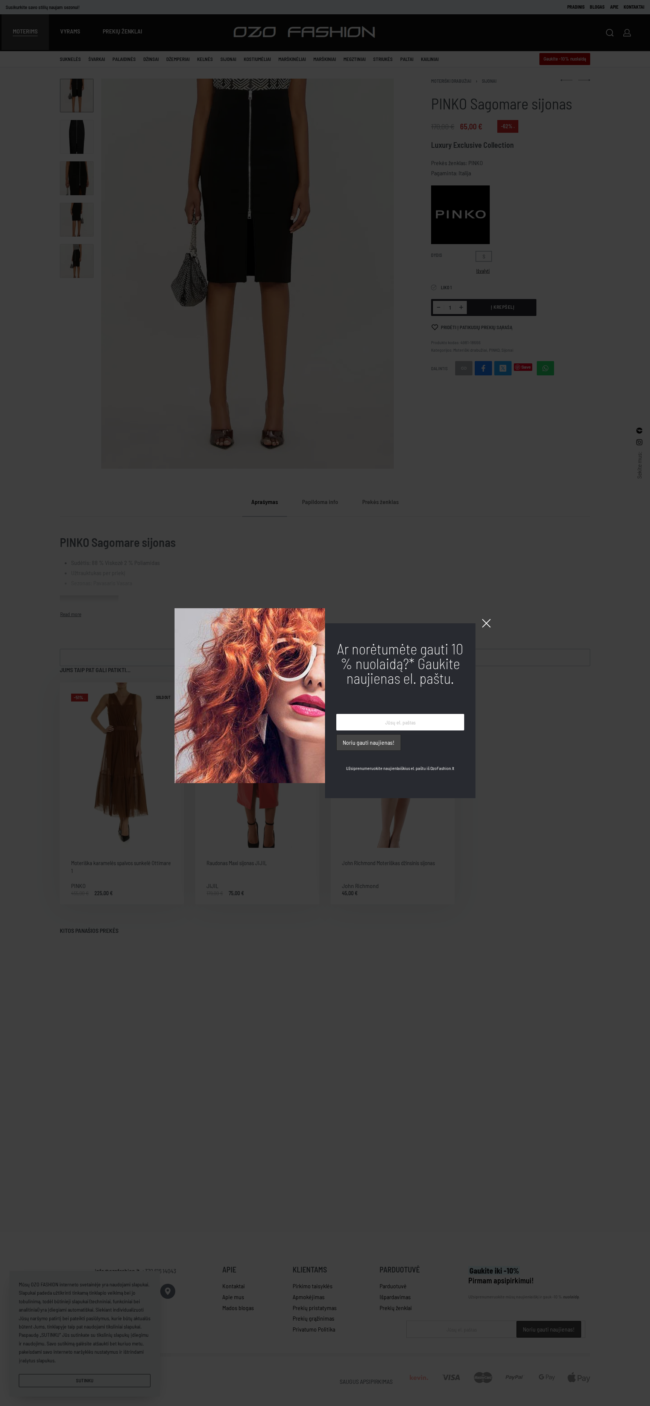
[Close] (486, 623)
